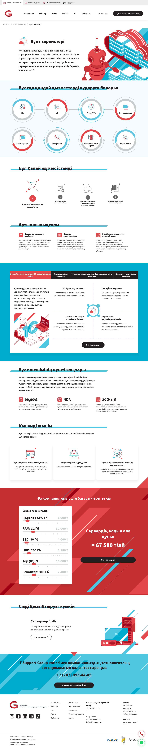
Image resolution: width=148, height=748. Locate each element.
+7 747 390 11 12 (93, 708)
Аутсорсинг (73, 702)
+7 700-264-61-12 (93, 719)
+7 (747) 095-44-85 (74, 675)
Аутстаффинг (74, 706)
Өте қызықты (40, 637)
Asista (54, 13)
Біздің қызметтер (19, 24)
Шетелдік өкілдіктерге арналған (125, 275)
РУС (102, 14)
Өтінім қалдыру (93, 345)
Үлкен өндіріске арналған (61, 275)
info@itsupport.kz (94, 722)
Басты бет (6, 24)
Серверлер (73, 710)
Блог (53, 710)
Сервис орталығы (76, 714)
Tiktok (38, 716)
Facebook (18, 716)
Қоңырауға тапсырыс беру (128, 13)
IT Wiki (65, 13)
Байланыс (85, 13)
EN (99, 14)
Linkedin (25, 716)
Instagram (12, 716)
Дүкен (53, 714)
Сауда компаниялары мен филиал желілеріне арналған (91, 275)
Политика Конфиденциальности (22, 744)
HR (75, 13)
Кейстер (42, 13)
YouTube (31, 716)
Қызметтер (29, 13)
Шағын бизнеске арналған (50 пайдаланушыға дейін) (30, 275)
